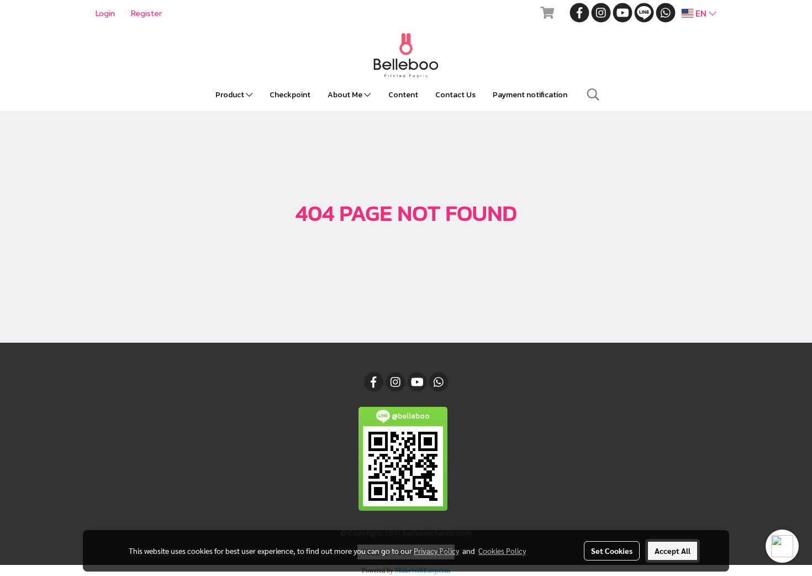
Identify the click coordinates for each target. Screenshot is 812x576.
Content (403, 95)
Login (105, 13)
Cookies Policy (502, 551)
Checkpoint (290, 95)
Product (230, 95)
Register (146, 13)
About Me (346, 95)
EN (701, 13)
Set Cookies (611, 551)
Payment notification (530, 95)
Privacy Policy (436, 551)
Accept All (672, 551)
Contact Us (455, 95)
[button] (593, 94)
